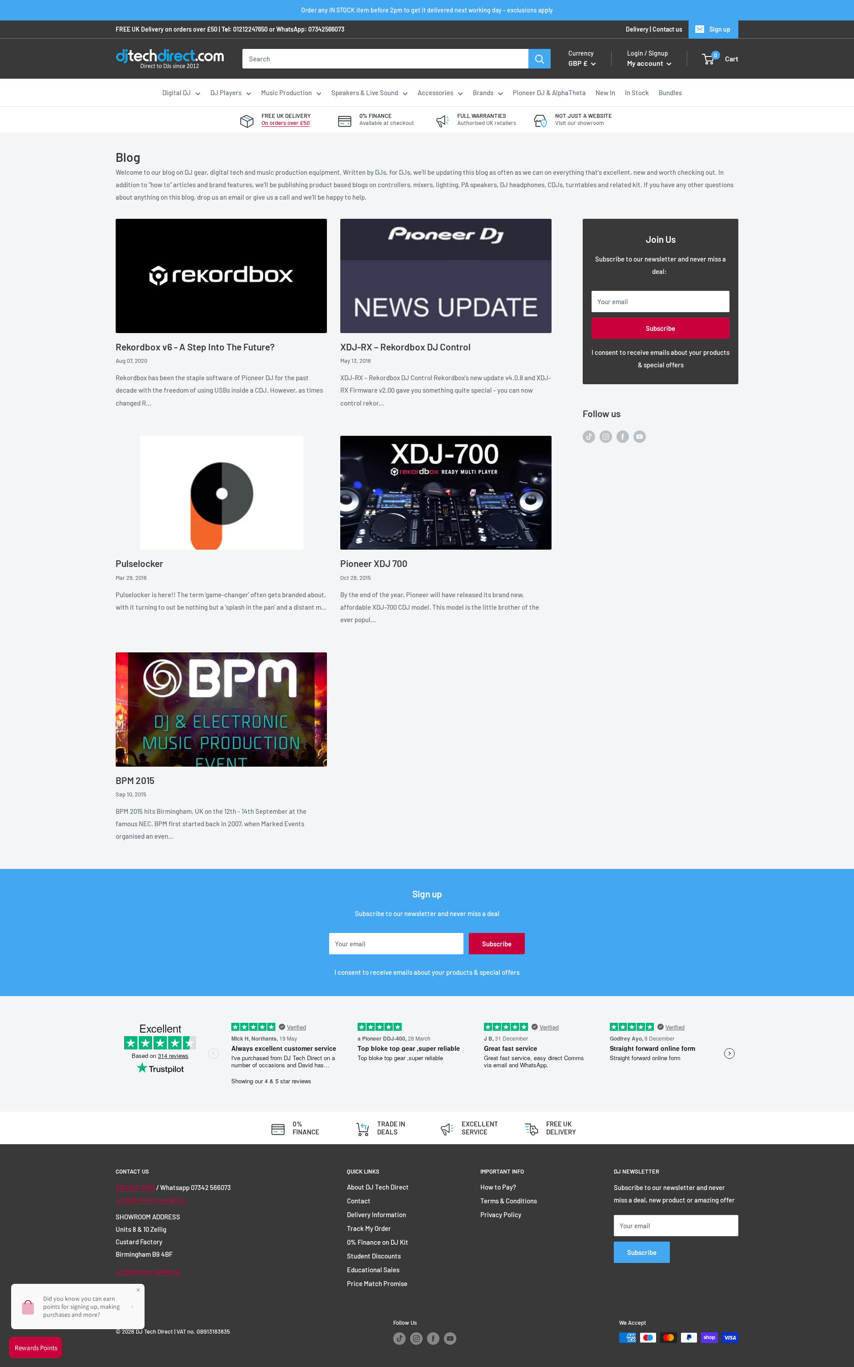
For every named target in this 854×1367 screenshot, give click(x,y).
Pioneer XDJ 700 (373, 563)
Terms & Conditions (508, 1201)
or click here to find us (148, 1271)
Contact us (667, 29)
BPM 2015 (135, 780)
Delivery (637, 29)
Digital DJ (176, 92)
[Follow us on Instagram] (606, 435)
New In (605, 92)
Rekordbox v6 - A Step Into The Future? (195, 346)
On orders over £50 (286, 122)
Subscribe (660, 328)
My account (646, 63)
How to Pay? (498, 1187)
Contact (359, 1201)
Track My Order (369, 1228)
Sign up (719, 29)
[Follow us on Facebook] (622, 435)
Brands (483, 92)
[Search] (539, 58)
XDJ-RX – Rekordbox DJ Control (405, 346)
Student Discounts (374, 1256)
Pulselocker (139, 563)
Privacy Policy (500, 1214)
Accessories (435, 92)
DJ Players (226, 92)
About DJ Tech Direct (378, 1187)
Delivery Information (376, 1214)
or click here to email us (150, 1200)
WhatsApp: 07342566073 (310, 29)
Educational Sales (373, 1270)
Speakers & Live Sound (364, 92)
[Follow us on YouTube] (639, 435)
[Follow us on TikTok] (589, 435)
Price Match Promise (377, 1283)
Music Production (286, 92)
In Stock (637, 92)
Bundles (670, 92)
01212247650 (250, 29)
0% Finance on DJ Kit (377, 1242)
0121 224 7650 (135, 1187)
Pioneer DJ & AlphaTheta (549, 92)
